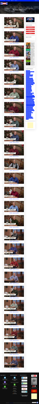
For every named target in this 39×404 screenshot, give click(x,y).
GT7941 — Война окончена (14, 241)
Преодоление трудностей (29, 94)
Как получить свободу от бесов (29, 80)
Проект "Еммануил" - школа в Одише (30, 103)
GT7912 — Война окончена (14, 43)
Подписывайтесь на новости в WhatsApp (5, 388)
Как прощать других (28, 85)
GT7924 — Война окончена (14, 142)
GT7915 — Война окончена (14, 85)
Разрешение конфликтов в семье (29, 109)
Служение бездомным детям (29, 112)
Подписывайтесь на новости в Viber (5, 384)
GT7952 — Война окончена (14, 326)
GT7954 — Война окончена (14, 354)
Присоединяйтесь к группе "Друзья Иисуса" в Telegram (14, 380)
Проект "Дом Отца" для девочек (29, 100)
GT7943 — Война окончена (14, 269)
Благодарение (28, 70)
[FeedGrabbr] (30, 65)
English (16, 0)
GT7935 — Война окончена (14, 227)
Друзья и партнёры (3, 0)
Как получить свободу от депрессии (30, 82)
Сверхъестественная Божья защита (30, 110)
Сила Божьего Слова (28, 111)
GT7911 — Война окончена (14, 29)
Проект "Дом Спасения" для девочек (30, 102)
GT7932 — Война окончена (14, 184)
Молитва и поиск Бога (28, 86)
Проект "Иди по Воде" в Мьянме (29, 106)
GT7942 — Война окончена (14, 255)
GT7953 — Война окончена (14, 340)
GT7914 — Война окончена (14, 71)
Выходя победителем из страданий (30, 71)
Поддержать (8, 0)
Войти (13, 0)
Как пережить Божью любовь (29, 79)
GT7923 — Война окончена (14, 128)
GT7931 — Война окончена (14, 170)
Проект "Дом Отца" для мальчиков (30, 101)
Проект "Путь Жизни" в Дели (29, 107)
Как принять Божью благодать (29, 84)
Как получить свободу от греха (29, 81)
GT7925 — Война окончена (14, 156)
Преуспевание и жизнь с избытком (30, 95)
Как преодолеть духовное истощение (30, 83)
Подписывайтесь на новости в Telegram (5, 379)
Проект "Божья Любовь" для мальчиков (30, 96)
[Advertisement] (30, 125)
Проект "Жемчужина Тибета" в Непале (30, 105)
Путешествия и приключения (29, 108)
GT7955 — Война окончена (14, 368)
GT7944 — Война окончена (14, 283)
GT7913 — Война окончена (14, 57)
